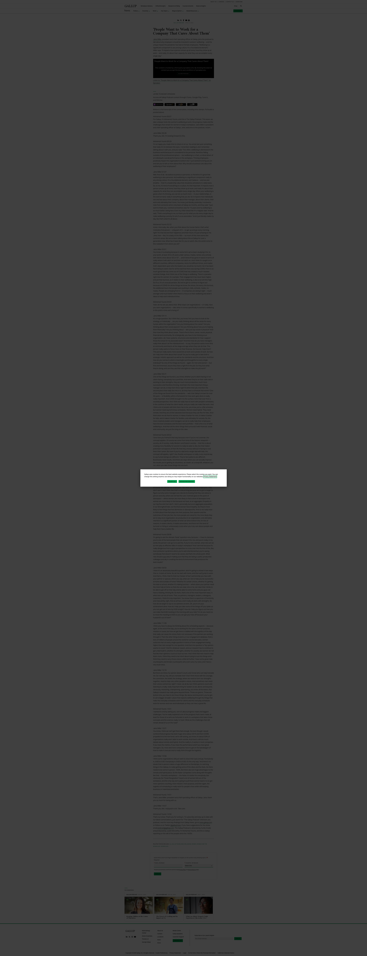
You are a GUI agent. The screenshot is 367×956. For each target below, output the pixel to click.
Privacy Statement (210, 477)
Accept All (172, 481)
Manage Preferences (187, 481)
